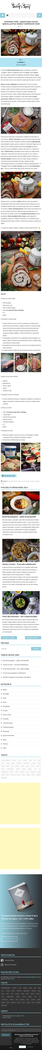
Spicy (21, 26)
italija (3, 766)
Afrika (5, 689)
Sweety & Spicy (9, 960)
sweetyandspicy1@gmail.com (30, 977)
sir (39, 769)
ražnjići (28, 481)
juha (12, 766)
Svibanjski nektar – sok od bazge (34, 638)
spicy (27, 771)
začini (2, 483)
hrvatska (33, 763)
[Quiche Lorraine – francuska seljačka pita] (21, 550)
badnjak (25, 760)
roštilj (32, 481)
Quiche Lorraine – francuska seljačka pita (19, 564)
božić (39, 760)
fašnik (13, 763)
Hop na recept (20, 65)
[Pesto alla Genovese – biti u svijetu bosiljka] (21, 602)
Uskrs (4, 748)
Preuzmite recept (9, 476)
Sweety (5, 744)
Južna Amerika (7, 723)
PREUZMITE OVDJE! (9, 939)
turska (18, 774)
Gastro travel (7, 714)
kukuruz (38, 766)
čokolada (38, 774)
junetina (17, 766)
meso (3, 769)
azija (19, 760)
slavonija (22, 771)
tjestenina (13, 774)
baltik (30, 760)
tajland (3, 774)
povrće (23, 481)
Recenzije (6, 731)
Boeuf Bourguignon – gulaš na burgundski (19, 517)
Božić (4, 702)
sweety (38, 771)
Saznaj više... (31, 1046)
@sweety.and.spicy (10, 964)
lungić (19, 481)
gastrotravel (26, 763)
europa (7, 763)
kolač (22, 766)
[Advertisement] (21, 803)
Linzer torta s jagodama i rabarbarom (14, 673)
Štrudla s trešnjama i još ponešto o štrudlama (17, 677)
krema (27, 766)
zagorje (28, 774)
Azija (4, 698)
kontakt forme (9, 979)
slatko (16, 771)
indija (39, 763)
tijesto (8, 774)
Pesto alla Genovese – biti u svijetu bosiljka (19, 616)
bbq (8, 481)
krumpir (33, 766)
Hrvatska (5, 719)
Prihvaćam (22, 1046)
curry (3, 763)
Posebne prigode (8, 727)
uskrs (23, 774)
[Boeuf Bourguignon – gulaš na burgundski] (21, 503)
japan (7, 766)
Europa (5, 710)
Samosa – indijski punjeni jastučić (10, 638)
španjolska (4, 777)
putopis (30, 769)
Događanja (6, 706)
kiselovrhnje (13, 481)
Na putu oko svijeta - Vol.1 (16, 1016)
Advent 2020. (7, 1017)
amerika (14, 760)
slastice (11, 771)
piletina (18, 769)
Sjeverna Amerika (8, 735)
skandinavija (5, 771)
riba (35, 769)
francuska (19, 763)
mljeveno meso (10, 769)
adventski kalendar (6, 760)
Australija (6, 694)
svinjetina (36, 481)
